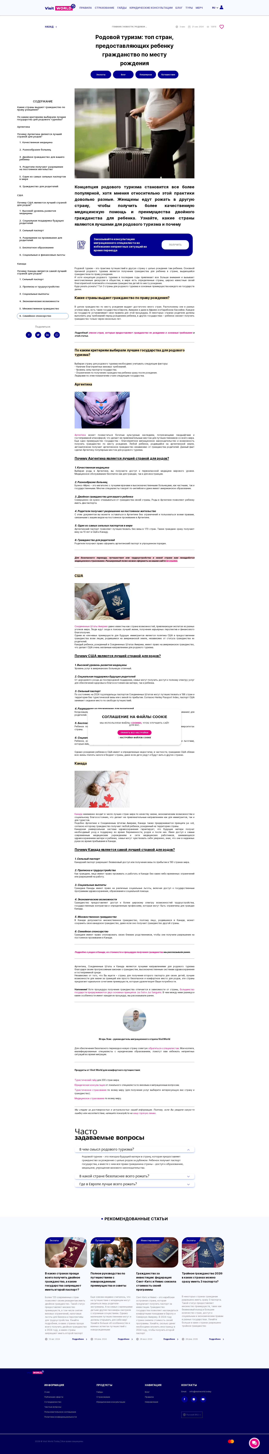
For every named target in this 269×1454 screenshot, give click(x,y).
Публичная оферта (53, 1397)
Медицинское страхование (90, 1098)
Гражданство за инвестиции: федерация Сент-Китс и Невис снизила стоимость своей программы (156, 1281)
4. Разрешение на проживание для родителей (40, 239)
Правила (85, 8)
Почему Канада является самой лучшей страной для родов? (41, 272)
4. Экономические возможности (39, 301)
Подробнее (78, 1339)
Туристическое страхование (90, 1090)
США (20, 195)
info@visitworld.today (200, 1392)
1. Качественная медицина (35, 142)
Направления (151, 1402)
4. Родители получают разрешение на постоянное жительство (41, 168)
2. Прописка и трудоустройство (39, 287)
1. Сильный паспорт (31, 279)
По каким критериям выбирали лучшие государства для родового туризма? (41, 118)
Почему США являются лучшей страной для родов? (41, 204)
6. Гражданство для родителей (38, 186)
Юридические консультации (151, 8)
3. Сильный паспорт (31, 230)
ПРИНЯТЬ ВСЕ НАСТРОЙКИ (134, 733)
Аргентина (23, 127)
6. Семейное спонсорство (35, 316)
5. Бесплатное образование (36, 248)
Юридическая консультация (90, 1085)
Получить (175, 244)
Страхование (104, 8)
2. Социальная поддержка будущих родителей (41, 222)
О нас (47, 1392)
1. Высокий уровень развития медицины (37, 212)
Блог (178, 8)
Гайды (122, 8)
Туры (189, 8)
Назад (49, 27)
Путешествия (168, 74)
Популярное (146, 74)
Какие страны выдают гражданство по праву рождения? (41, 108)
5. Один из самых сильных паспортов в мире (42, 178)
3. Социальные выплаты (34, 294)
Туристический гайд (86, 1080)
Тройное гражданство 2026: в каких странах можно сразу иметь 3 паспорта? (202, 1277)
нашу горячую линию (144, 1113)
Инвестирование (150, 1240)
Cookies (136, 723)
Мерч (199, 8)
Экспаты (100, 74)
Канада (21, 264)
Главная (116, 27)
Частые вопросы (52, 1407)
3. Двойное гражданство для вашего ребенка (41, 158)
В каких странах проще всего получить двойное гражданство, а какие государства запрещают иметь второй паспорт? (63, 1281)
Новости (128, 27)
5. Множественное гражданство (39, 309)
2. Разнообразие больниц (35, 150)
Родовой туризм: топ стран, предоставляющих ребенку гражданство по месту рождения (141, 27)
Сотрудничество (52, 1402)
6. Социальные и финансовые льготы (42, 255)
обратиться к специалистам (163, 1048)
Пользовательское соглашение (60, 1412)
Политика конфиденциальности (60, 1417)
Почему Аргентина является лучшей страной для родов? (39, 135)
